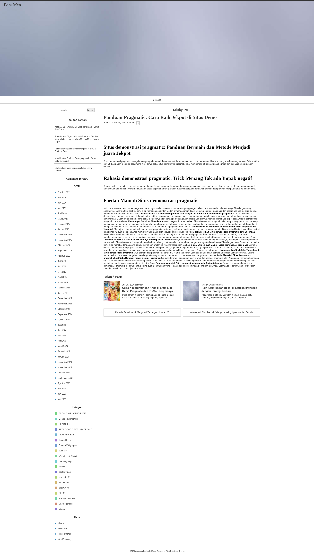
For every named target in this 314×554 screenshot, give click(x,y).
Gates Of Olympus (68, 445)
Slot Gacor (64, 482)
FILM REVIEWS (66, 434)
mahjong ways (65, 461)
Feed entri (62, 528)
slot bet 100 (64, 477)
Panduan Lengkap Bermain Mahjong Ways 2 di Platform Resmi (75, 150)
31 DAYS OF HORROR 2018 (72, 413)
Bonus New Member (68, 418)
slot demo (176, 161)
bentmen (139, 285)
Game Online (65, 440)
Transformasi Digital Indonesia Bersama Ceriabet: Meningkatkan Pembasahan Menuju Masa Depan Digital (77, 139)
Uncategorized (65, 503)
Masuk (61, 523)
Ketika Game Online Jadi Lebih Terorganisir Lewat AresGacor (77, 128)
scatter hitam (65, 472)
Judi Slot (63, 450)
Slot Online (64, 488)
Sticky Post (182, 110)
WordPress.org (64, 539)
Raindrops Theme (177, 551)
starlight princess (67, 498)
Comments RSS (163, 551)
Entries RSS (148, 551)
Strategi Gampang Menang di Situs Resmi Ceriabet (73, 169)
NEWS (62, 466)
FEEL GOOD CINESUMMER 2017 (75, 429)
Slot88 (62, 493)
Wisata (62, 509)
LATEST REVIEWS (68, 456)
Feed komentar (64, 534)
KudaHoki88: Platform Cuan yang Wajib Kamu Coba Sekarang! (75, 159)
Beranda (157, 99)
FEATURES (64, 424)
